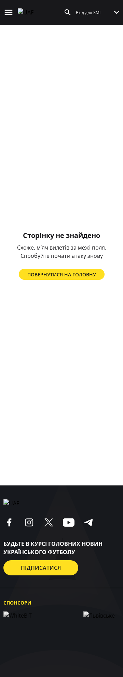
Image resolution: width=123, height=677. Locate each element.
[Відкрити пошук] (68, 12)
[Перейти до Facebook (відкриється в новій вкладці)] (9, 522)
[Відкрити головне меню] (8, 12)
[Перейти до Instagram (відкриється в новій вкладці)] (29, 522)
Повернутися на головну (61, 274)
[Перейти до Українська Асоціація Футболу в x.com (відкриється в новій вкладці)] (49, 522)
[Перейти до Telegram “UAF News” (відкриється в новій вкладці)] (88, 522)
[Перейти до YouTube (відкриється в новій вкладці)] (68, 522)
